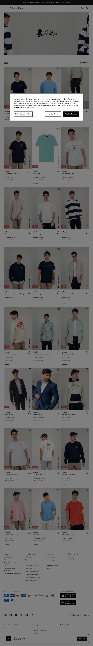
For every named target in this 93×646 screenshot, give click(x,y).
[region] (46, 107)
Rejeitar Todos (52, 114)
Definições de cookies (23, 114)
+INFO (32, 107)
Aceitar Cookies (71, 114)
